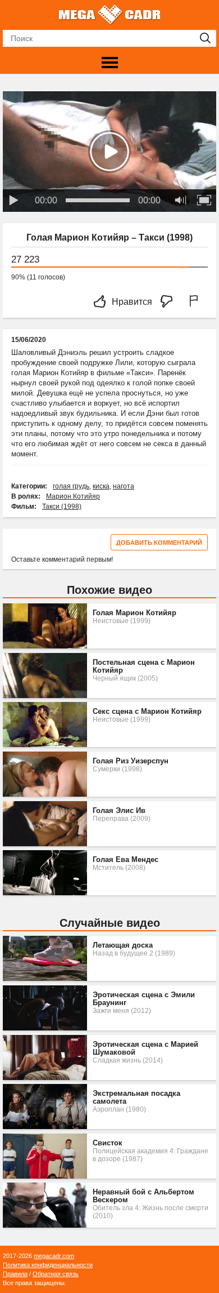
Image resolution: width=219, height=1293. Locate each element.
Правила (15, 1273)
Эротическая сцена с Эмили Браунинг (144, 999)
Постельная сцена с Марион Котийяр (144, 666)
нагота (123, 486)
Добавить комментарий (159, 542)
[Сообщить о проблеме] (196, 302)
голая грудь (71, 486)
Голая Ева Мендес (125, 860)
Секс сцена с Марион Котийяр (147, 712)
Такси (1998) (61, 506)
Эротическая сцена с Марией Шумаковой (145, 1048)
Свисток (107, 1143)
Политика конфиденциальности (48, 1264)
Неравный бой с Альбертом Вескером (143, 1196)
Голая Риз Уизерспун (130, 761)
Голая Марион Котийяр (134, 613)
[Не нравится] (169, 302)
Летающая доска (123, 945)
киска (101, 486)
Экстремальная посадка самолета (136, 1097)
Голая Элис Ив (119, 811)
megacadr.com (54, 1255)
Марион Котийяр (73, 496)
